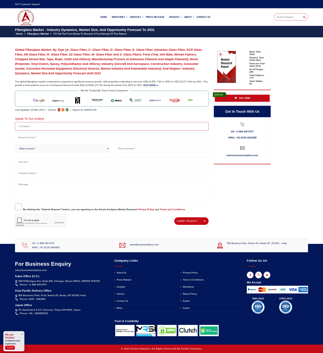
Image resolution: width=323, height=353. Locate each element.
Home (103, 17)
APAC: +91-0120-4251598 (242, 137)
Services (135, 17)
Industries (118, 17)
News (119, 308)
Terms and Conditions (172, 209)
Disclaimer (188, 287)
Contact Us (203, 17)
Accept (10, 348)
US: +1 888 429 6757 (242, 131)
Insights (174, 17)
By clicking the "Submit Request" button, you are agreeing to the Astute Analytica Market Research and (104, 209)
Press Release (155, 17)
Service (120, 294)
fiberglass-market (38, 33)
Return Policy (189, 294)
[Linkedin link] (267, 275)
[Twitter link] (258, 275)
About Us (121, 273)
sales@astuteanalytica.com (242, 155)
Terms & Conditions (193, 279)
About (188, 17)
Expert (186, 301)
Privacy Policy (146, 209)
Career (186, 308)
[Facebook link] (250, 275)
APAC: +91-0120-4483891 (46, 247)
